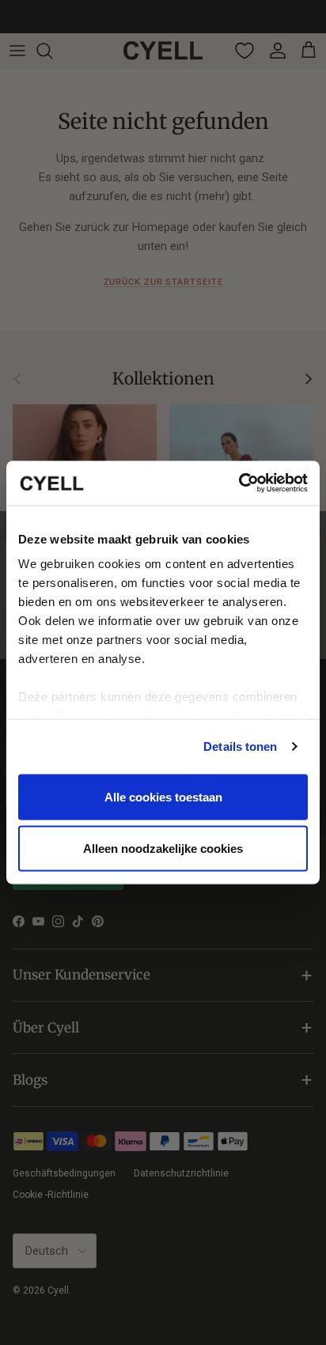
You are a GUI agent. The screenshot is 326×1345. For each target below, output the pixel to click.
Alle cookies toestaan (163, 796)
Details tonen (240, 746)
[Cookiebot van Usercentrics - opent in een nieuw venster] (238, 483)
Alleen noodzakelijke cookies (163, 848)
